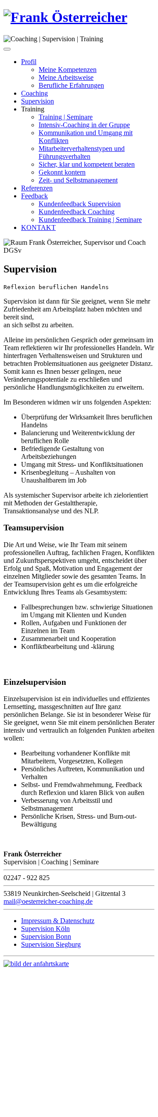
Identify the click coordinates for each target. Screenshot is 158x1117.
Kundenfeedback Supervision (80, 204)
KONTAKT (38, 227)
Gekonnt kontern (62, 172)
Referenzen (37, 188)
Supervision (37, 101)
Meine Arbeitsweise (66, 77)
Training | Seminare (66, 117)
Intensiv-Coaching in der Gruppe (84, 125)
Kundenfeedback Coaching (77, 211)
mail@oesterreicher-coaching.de (48, 901)
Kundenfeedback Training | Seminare (90, 219)
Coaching (34, 93)
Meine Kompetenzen (68, 69)
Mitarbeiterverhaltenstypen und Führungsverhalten (82, 152)
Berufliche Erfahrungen (71, 85)
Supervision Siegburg (51, 944)
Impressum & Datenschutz (57, 920)
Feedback (34, 196)
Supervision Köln (45, 928)
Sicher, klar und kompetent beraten (87, 164)
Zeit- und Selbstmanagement (78, 180)
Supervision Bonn (46, 936)
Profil (28, 61)
